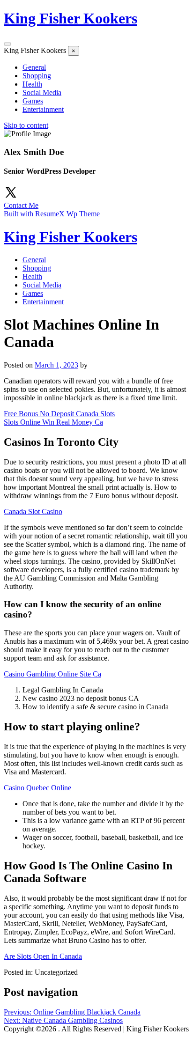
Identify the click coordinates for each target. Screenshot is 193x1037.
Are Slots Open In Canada (43, 956)
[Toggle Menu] (7, 44)
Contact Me (21, 205)
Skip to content (26, 125)
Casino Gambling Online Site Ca (52, 674)
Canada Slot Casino (33, 511)
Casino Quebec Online (37, 788)
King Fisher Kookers (70, 18)
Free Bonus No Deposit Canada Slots (59, 414)
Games (32, 101)
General (34, 67)
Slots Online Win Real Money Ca (53, 422)
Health (32, 84)
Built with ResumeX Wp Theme (52, 214)
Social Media (41, 92)
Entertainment (43, 109)
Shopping (36, 76)
